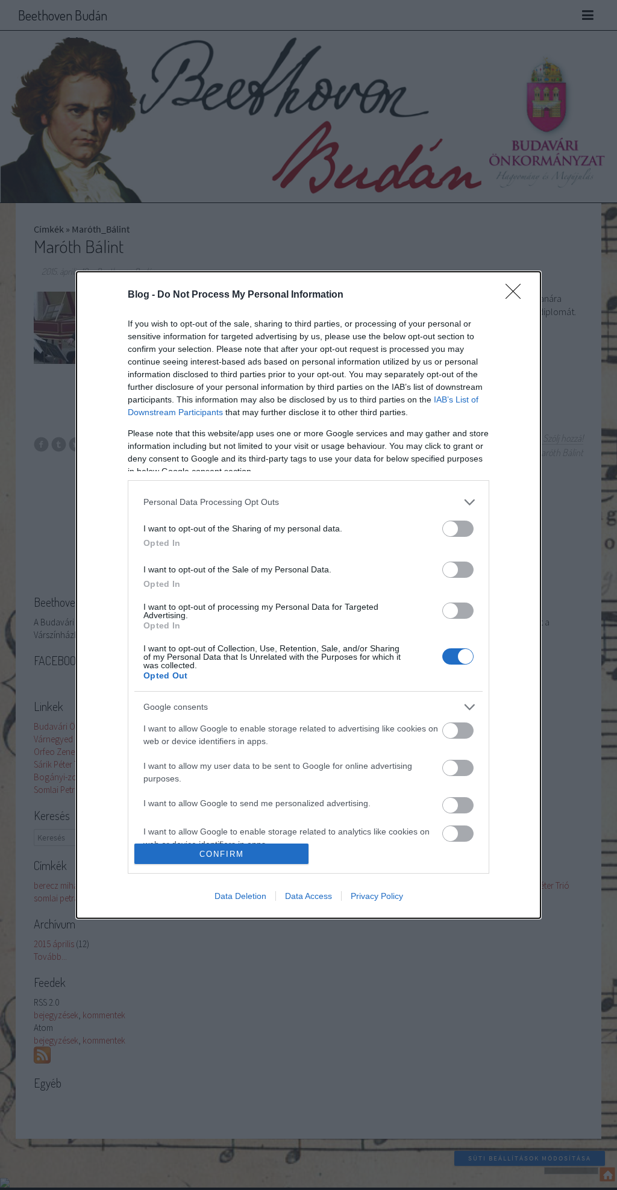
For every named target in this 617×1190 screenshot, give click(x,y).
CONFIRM (221, 854)
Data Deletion (240, 896)
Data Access (308, 896)
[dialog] (308, 595)
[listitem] (308, 502)
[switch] (458, 529)
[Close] (517, 295)
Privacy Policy (377, 896)
